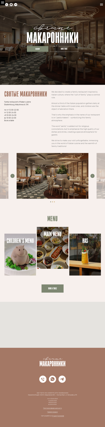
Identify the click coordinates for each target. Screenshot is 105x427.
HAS (85, 241)
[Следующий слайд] (92, 176)
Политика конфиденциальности (52, 408)
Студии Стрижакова (58, 416)
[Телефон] (6, 5)
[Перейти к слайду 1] (50, 201)
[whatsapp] (11, 5)
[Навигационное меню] (101, 5)
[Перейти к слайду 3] (54, 201)
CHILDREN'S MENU (20, 241)
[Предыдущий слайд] (12, 176)
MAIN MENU (53, 234)
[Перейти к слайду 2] (52, 201)
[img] (85, 255)
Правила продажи (52, 412)
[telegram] (15, 5)
